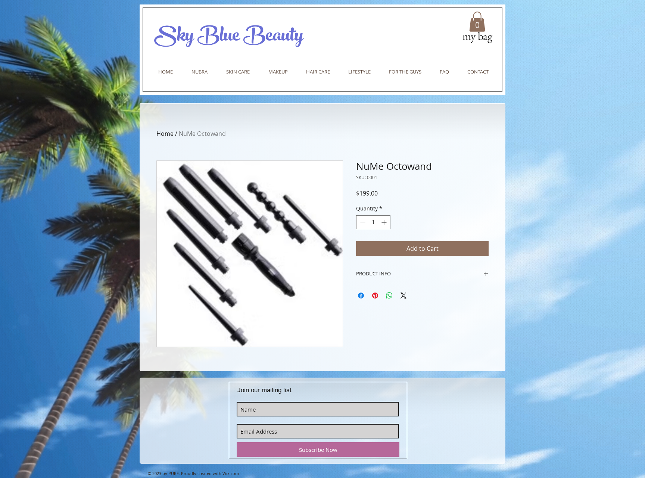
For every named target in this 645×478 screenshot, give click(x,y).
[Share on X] (403, 295)
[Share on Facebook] (360, 295)
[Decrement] (362, 222)
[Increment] (384, 222)
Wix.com (230, 473)
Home (165, 133)
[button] (477, 22)
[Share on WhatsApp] (389, 295)
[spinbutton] (373, 222)
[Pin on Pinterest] (375, 295)
